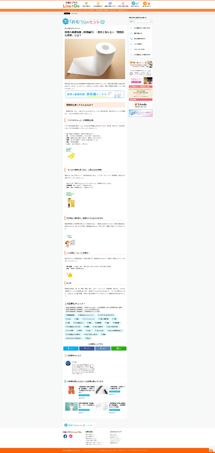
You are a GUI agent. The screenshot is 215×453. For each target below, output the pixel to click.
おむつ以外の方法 (113, 326)
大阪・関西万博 (104, 319)
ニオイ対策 (70, 330)
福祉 (77, 319)
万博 (115, 319)
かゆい (89, 330)
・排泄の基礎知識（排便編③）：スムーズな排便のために (82, 309)
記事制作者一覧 (114, 443)
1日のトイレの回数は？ (89, 10)
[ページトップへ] (211, 451)
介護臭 (87, 326)
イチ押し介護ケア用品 (91, 440)
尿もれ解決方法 (69, 28)
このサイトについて (115, 440)
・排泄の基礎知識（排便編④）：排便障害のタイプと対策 (82, 311)
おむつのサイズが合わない (74, 338)
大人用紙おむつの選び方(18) (142, 54)
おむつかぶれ (100, 330)
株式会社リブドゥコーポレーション (108, 450)
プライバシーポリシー (115, 439)
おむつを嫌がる (99, 326)
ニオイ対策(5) (138, 44)
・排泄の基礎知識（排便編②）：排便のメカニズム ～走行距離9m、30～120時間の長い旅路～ (94, 307)
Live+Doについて (114, 437)
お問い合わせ (113, 435)
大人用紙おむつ (79, 322)
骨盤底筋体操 (70, 315)
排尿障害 (117, 322)
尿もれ (88, 338)
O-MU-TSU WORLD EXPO (106, 315)
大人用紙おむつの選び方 (73, 334)
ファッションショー (89, 319)
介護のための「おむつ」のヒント (75, 10)
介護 (68, 322)
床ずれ (80, 330)
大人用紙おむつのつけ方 (73, 326)
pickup (69, 319)
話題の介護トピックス (91, 438)
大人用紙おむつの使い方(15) (142, 28)
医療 (90, 322)
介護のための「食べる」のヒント (94, 444)
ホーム (64, 10)
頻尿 (108, 322)
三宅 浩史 (74, 362)
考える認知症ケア (90, 436)
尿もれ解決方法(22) (139, 38)
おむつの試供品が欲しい (115, 330)
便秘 (104, 334)
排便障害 (99, 322)
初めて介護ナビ (89, 434)
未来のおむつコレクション (87, 315)
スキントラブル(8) (139, 49)
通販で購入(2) (138, 33)
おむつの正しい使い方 (91, 334)
